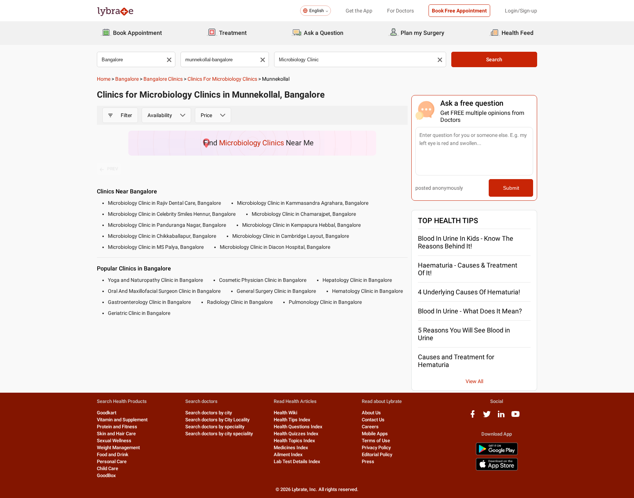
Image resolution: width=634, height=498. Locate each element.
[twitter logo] (486, 416)
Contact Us (373, 419)
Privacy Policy (376, 447)
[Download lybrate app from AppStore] (497, 469)
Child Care (107, 468)
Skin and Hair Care (116, 433)
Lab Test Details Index (297, 461)
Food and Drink (112, 454)
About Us (371, 412)
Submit (511, 188)
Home (103, 79)
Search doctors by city (208, 412)
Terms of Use (376, 440)
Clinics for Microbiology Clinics (222, 79)
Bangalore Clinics (163, 79)
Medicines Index (291, 447)
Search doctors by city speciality (219, 433)
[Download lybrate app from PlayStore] (497, 454)
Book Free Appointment (459, 11)
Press (368, 461)
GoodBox (106, 475)
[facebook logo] (472, 416)
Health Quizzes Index (296, 433)
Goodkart (106, 412)
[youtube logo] (515, 416)
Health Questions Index (298, 426)
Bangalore (127, 79)
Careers (370, 426)
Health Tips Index (292, 419)
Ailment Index (288, 454)
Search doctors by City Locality (217, 419)
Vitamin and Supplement (122, 419)
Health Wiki (285, 412)
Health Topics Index (294, 440)
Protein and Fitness (117, 426)
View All (474, 381)
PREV (112, 168)
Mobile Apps (375, 433)
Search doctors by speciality (214, 426)
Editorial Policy (377, 454)
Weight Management (118, 447)
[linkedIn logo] (501, 416)
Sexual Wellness (114, 440)
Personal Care (112, 461)
